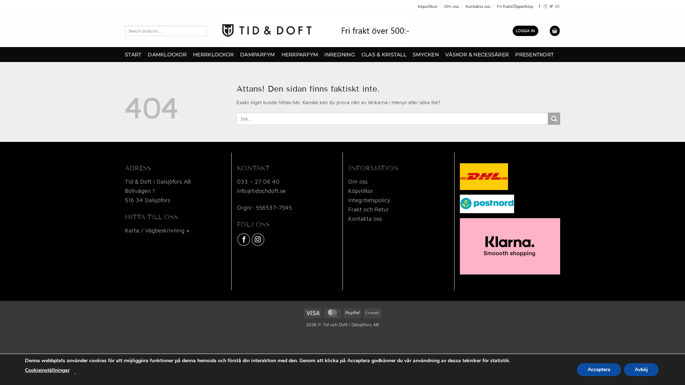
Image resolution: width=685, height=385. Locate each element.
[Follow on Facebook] (539, 7)
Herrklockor (213, 54)
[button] (525, 31)
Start (133, 54)
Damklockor (167, 54)
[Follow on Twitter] (551, 7)
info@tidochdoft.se (261, 190)
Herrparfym (299, 54)
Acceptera (599, 369)
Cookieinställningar (47, 370)
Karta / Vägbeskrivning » (157, 230)
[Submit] (554, 119)
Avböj (641, 369)
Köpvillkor (427, 6)
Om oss (451, 6)
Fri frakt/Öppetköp (515, 6)
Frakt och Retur (368, 209)
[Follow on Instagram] (545, 7)
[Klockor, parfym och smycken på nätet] (316, 30)
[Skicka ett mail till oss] (557, 7)
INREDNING (339, 54)
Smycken (426, 54)
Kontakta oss (478, 6)
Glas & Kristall (383, 54)
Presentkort (534, 54)
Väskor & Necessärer (477, 54)
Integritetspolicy (369, 199)
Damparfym (257, 54)
